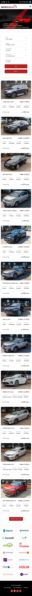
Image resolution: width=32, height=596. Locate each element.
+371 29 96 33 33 (23, 2)
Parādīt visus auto (16, 519)
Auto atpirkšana (17, 587)
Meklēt (16, 71)
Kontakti (26, 587)
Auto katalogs (7, 587)
